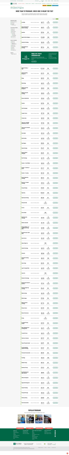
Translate (54, 444)
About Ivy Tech (15, 431)
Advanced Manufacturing (14, 43)
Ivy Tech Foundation (16, 437)
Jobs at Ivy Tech (15, 436)
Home (11, 6)
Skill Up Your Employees (26, 433)
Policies (49, 447)
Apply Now (44, 5)
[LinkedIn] (55, 430)
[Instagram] (55, 433)
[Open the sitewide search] (57, 1)
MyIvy (33, 431)
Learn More (55, 22)
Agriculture (13, 45)
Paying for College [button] (38, 3)
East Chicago (14, 37)
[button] (13, 1)
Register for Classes (55, 5)
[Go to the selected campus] (44, 443)
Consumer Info (54, 447)
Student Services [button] (55, 3)
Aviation (13, 47)
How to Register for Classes (35, 434)
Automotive (13, 46)
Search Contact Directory (47, 432)
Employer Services (25, 431)
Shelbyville (14, 35)
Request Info (49, 5)
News (14, 438)
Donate (29, 428)
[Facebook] (55, 432)
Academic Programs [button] (21, 3)
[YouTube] (55, 435)
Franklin (14, 34)
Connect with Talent (25, 432)
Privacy (45, 447)
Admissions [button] (44, 3)
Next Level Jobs (14, 21)
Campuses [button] (32, 3)
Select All (13, 29)
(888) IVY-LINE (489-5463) (28, 444)
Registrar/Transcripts (35, 436)
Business (13, 48)
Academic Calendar (34, 438)
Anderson (13, 30)
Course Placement (34, 437)
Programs (14, 6)
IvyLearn (33, 432)
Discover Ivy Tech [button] (49, 3)
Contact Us (45, 431)
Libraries (33, 439)
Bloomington (14, 31)
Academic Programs (16, 432)
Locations (14, 434)
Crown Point (14, 36)
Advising (33, 433)
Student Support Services (47, 433)
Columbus (13, 32)
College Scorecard (40, 447)
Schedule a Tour (20, 428)
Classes (14, 433)
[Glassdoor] (55, 436)
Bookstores (33, 435)
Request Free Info (39, 428)
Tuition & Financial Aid (16, 435)
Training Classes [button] (28, 3)
